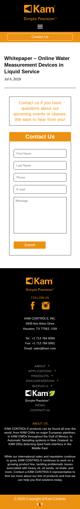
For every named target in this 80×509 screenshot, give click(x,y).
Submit (29, 245)
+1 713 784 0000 (43, 338)
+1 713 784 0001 (43, 343)
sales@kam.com (44, 348)
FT (40, 504)
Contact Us (40, 37)
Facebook (33, 306)
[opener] (40, 27)
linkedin (45, 305)
